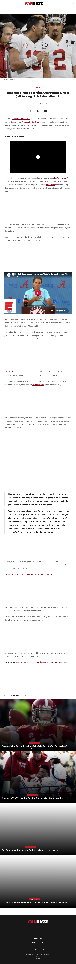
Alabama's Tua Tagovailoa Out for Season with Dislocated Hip (32, 798)
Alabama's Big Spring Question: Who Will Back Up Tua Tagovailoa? (34, 746)
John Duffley (33, 104)
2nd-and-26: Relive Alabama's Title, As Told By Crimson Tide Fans (34, 902)
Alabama (17, 12)
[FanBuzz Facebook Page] (32, 949)
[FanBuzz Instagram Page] (36, 949)
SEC (13, 12)
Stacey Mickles (35, 748)
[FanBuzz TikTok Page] (40, 949)
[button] (2, 3)
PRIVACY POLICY (38, 958)
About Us (38, 938)
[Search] (73, 2)
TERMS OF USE (38, 956)
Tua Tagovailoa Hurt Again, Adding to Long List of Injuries (30, 850)
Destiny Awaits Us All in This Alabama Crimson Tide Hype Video (41, 662)
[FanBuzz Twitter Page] (43, 949)
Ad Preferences (38, 942)
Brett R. (31, 853)
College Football (6, 12)
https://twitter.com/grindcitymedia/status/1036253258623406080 (30, 574)
